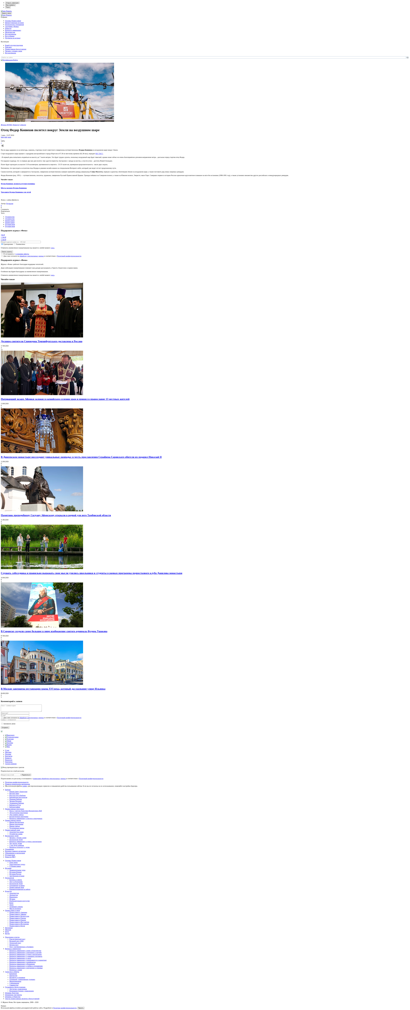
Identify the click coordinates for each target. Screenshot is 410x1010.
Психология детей (16, 840)
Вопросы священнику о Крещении (22, 964)
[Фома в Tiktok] (8, 741)
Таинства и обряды (12, 972)
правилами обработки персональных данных (49, 778)
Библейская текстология (18, 797)
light (2, 137)
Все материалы (10, 34)
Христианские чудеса (17, 864)
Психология (9, 878)
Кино (11, 903)
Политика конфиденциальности (17, 782)
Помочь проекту (7, 251)
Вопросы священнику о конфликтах (22, 962)
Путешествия (10, 224)
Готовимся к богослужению (15, 987)
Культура (8, 891)
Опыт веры (13, 862)
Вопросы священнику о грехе (20, 958)
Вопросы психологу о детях (19, 847)
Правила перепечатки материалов (17, 784)
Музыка (12, 899)
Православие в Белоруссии (19, 916)
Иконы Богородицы (16, 822)
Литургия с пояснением (18, 989)
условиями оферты (22, 254)
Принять (81, 1008)
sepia (9, 137)
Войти (15, 60)
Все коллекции (10, 53)
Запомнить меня (9, 724)
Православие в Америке (18, 912)
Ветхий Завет (14, 793)
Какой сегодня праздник (14, 45)
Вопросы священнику (13, 30)
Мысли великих (15, 908)
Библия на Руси (15, 805)
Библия (7, 790)
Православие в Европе (17, 920)
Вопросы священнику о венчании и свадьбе (25, 952)
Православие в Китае (17, 926)
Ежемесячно (20, 244)
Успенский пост (15, 943)
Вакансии (8, 760)
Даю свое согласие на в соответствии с (42, 256)
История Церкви (15, 872)
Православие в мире (12, 910)
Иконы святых (14, 826)
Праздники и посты (12, 937)
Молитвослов (10, 32)
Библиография (14, 807)
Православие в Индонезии (19, 924)
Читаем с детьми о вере (13, 51)
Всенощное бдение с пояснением (21, 991)
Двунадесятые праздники (18, 813)
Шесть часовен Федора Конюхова (14, 188)
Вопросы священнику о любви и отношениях (26, 966)
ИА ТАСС (99, 154)
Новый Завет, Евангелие (18, 792)
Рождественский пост (17, 939)
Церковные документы (13, 995)
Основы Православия (13, 21)
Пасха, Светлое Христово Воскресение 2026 (25, 811)
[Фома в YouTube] (9, 743)
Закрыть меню (6, 13)
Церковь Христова (12, 993)
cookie (24, 786)
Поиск (8, 7)
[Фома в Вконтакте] (9, 735)
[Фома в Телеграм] (9, 739)
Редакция (9, 203)
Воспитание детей (11, 836)
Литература (13, 895)
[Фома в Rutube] (8, 745)
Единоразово (8, 244)
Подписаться (26, 775)
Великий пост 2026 (16, 941)
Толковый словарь (16, 907)
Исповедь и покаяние (17, 977)
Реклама (8, 754)
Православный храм (12, 830)
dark (5, 137)
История (8, 868)
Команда (8, 758)
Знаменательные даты (17, 870)
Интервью (9, 928)
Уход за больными (16, 882)
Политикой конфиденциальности (69, 256)
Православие (10, 221)
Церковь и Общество (12, 997)
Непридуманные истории (14, 23)
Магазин (8, 752)
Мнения (8, 930)
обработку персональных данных (32, 256)
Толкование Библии (16, 803)
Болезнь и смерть (15, 880)
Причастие (13, 975)
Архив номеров (11, 764)
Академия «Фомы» (12, 26)
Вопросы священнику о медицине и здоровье (26, 968)
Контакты (8, 756)
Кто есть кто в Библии (17, 795)
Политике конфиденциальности (65, 1008)
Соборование (14, 983)
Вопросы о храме (15, 970)
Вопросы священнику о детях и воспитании (25, 841)
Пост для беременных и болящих (21, 947)
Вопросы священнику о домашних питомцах (25, 956)
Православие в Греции (17, 918)
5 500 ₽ (3, 240)
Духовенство (10, 217)
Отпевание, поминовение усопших (22, 979)
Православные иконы (13, 820)
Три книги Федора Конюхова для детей (16, 192)
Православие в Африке (17, 914)
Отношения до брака (17, 885)
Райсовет (8, 47)
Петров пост (13, 945)
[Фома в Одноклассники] (11, 737)
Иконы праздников (16, 824)
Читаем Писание (15, 801)
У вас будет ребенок (16, 845)
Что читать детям (15, 843)
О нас (7, 750)
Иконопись (13, 897)
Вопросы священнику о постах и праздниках (25, 818)
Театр (11, 905)
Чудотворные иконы (16, 828)
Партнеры (8, 762)
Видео (7, 933)
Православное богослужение (15, 49)
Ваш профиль (10, 5)
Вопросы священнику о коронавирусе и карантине (28, 960)
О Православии (15, 866)
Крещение (13, 974)
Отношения (9, 849)
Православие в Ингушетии (19, 922)
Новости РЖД (10, 857)
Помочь (9, 11)
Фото (7, 932)
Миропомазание (15, 981)
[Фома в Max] (7, 747)
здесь (52, 248)
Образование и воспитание (15, 853)
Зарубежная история (16, 876)
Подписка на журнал (12, 38)
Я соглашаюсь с (16, 254)
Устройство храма (15, 834)
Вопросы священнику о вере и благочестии (25, 951)
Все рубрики (9, 36)
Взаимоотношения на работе (19, 889)
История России (15, 874)
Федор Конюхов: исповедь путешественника (18, 184)
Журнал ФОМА (6, 125)
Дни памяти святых (16, 815)
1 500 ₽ (3, 237)
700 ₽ (3, 235)
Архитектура (14, 893)
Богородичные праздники (18, 816)
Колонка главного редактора (15, 851)
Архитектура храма (16, 832)
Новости (8, 28)
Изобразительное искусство (19, 901)
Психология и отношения (14, 25)
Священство (13, 985)
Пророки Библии (15, 799)
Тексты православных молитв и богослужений (22, 999)
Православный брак (16, 887)
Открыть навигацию (12, 3)
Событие (23, 125)
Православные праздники (14, 809)
